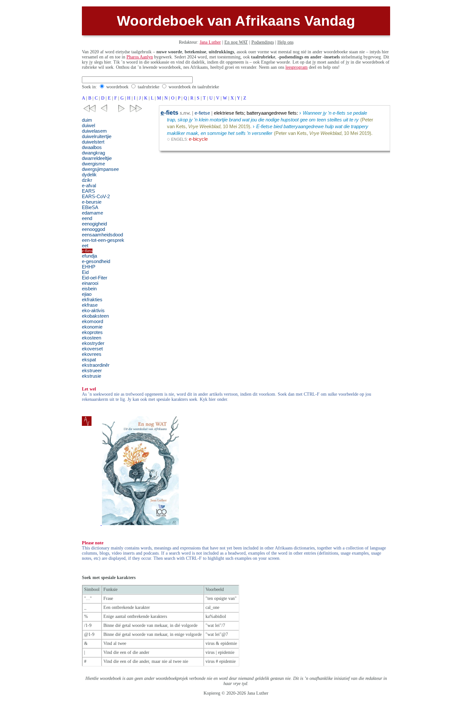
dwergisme (93, 163)
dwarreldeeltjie (97, 158)
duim (87, 120)
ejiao (87, 294)
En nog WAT (236, 42)
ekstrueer (92, 370)
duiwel (88, 125)
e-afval (89, 185)
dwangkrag (93, 152)
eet (85, 245)
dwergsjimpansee (100, 169)
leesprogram (296, 67)
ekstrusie (91, 376)
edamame (92, 212)
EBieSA (90, 207)
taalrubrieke (148, 86)
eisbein (89, 288)
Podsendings (262, 42)
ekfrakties (92, 299)
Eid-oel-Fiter (94, 277)
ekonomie (92, 327)
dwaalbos (92, 147)
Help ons (285, 42)
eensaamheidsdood (102, 234)
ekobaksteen (95, 316)
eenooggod (93, 229)
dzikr (87, 180)
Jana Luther (210, 42)
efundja (89, 256)
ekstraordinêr (95, 365)
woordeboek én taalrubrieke (194, 86)
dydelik (89, 174)
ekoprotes (92, 332)
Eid (85, 272)
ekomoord (92, 321)
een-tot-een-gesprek (103, 240)
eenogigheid (94, 223)
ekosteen (91, 337)
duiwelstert (93, 142)
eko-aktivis (93, 310)
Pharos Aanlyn (140, 57)
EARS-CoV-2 (96, 196)
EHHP (88, 266)
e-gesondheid (96, 261)
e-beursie (91, 202)
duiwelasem (94, 131)
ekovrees (91, 354)
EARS (88, 191)
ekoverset (92, 348)
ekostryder (93, 343)
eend (87, 218)
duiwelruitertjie (96, 136)
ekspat (89, 359)
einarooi (90, 283)
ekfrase (90, 305)
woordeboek (117, 86)
